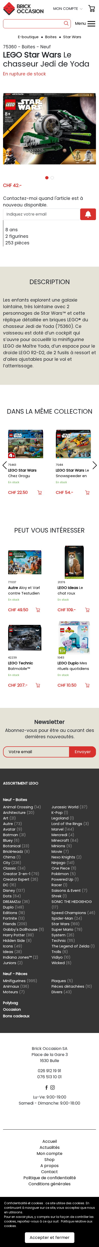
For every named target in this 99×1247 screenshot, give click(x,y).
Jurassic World (70, 807)
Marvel (63, 829)
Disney (14, 890)
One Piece (64, 868)
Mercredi (63, 834)
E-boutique (29, 36)
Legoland (63, 818)
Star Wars (72, 36)
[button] (68, 8)
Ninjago (63, 862)
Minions (62, 846)
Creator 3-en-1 (21, 873)
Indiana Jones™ (20, 957)
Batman (14, 834)
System (63, 935)
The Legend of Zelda (73, 946)
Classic (14, 868)
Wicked (62, 962)
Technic (63, 940)
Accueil (49, 1141)
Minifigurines (20, 980)
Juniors (13, 962)
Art (9, 818)
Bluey (11, 840)
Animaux (16, 986)
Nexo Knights (67, 857)
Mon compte (49, 1153)
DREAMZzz (16, 901)
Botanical (16, 846)
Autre (12, 823)
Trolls (60, 951)
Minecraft (65, 840)
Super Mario (67, 929)
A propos (49, 1166)
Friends (15, 923)
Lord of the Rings (70, 823)
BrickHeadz (16, 851)
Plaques (62, 980)
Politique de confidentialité (49, 1178)
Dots (12, 896)
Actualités (50, 1147)
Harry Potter (18, 935)
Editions (14, 912)
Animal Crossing (22, 807)
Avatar (12, 829)
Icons (12, 946)
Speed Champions (73, 912)
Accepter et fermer (50, 1237)
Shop (49, 1160)
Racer (60, 884)
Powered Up (65, 879)
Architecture (19, 812)
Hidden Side (17, 940)
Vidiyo (61, 957)
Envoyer (83, 752)
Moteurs (14, 992)
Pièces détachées (72, 986)
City (12, 862)
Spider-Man (67, 918)
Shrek (59, 896)
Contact (49, 1172)
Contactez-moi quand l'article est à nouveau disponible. (43, 201)
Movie (60, 851)
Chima (12, 857)
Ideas (12, 951)
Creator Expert (20, 879)
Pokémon (64, 873)
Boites (51, 36)
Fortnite (14, 918)
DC (9, 884)
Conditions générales (49, 1184)
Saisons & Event (70, 890)
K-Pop (60, 812)
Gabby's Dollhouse (23, 929)
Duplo (13, 907)
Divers (62, 992)
